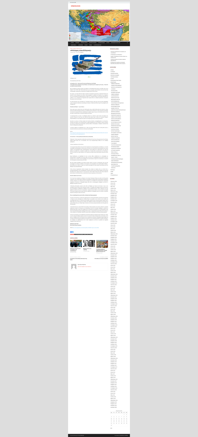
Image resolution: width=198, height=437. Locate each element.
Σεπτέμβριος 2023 (114, 242)
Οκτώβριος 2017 (114, 365)
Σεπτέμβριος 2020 (114, 303)
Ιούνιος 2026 (113, 184)
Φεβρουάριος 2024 (114, 233)
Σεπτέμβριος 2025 (114, 200)
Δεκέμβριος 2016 (114, 382)
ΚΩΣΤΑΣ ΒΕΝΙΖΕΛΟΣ (115, 101)
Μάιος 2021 (113, 289)
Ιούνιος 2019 (113, 330)
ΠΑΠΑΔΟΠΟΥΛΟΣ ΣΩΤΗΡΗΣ (116, 162)
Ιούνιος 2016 (113, 393)
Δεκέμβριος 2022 (114, 256)
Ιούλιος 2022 (113, 265)
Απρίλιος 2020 (113, 312)
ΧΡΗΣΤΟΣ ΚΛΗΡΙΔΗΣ (115, 141)
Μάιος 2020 (113, 310)
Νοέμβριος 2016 (114, 384)
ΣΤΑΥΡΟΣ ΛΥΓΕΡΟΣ (115, 129)
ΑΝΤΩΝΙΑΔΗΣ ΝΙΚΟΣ (115, 146)
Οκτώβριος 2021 (114, 281)
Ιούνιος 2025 (113, 205)
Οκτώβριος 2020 (114, 302)
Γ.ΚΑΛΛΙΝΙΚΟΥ (114, 143)
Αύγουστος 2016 (114, 389)
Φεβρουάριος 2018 (114, 358)
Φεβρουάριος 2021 (114, 295)
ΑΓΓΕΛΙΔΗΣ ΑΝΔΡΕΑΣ (115, 150)
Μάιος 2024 (113, 228)
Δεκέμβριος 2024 (114, 216)
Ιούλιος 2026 (113, 183)
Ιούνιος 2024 (113, 226)
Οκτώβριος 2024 (114, 219)
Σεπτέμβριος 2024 (114, 221)
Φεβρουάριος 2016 (114, 400)
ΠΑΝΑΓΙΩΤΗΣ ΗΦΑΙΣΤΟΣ (116, 115)
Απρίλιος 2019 (113, 333)
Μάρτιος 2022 (113, 272)
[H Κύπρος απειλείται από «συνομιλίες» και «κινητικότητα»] (76, 243)
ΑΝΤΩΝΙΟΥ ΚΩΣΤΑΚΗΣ (115, 92)
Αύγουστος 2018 (114, 347)
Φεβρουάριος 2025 (114, 212)
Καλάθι (112, 171)
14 (121, 418)
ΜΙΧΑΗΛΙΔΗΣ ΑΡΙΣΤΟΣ (115, 99)
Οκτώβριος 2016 (114, 386)
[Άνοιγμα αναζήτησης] (127, 43)
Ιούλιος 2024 (113, 225)
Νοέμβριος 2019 (114, 321)
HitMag (126, 435)
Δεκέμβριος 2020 (114, 298)
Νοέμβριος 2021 (114, 279)
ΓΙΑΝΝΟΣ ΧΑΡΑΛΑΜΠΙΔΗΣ (116, 85)
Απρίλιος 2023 (113, 249)
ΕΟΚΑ (88, 234)
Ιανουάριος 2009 (114, 407)
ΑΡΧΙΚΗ (72, 42)
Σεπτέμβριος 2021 (114, 282)
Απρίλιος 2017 (113, 375)
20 (118, 420)
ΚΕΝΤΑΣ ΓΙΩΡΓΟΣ (114, 136)
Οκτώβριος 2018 (114, 344)
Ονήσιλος (81, 52)
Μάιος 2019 (113, 331)
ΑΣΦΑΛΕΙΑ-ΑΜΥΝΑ (84, 42)
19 (116, 420)
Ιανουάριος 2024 (114, 235)
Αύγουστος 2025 (114, 202)
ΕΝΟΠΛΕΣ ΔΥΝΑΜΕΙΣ (92, 42)
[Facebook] (71, 231)
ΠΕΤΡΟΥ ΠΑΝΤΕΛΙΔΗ (115, 130)
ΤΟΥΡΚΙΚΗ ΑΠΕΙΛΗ (101, 42)
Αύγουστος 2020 (114, 305)
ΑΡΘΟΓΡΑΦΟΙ (113, 82)
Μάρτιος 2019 (113, 335)
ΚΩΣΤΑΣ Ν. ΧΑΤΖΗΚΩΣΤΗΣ (116, 87)
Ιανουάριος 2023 (114, 254)
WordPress (122, 435)
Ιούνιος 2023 (113, 247)
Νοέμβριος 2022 (114, 258)
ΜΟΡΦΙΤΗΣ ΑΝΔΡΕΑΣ (115, 111)
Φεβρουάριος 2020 (114, 316)
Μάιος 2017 (113, 373)
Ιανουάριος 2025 (114, 214)
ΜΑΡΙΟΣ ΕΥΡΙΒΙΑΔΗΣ (115, 104)
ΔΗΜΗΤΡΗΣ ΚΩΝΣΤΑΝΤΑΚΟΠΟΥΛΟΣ (118, 109)
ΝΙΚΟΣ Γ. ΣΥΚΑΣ (114, 157)
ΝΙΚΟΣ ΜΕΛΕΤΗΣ (114, 164)
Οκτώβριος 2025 (114, 198)
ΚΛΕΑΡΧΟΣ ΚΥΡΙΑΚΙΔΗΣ (116, 148)
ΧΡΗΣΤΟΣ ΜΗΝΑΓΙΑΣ (115, 139)
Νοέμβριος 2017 (114, 363)
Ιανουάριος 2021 (114, 296)
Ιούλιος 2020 (113, 307)
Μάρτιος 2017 (113, 377)
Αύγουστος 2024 (114, 223)
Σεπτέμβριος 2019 (114, 324)
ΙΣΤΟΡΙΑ (107, 42)
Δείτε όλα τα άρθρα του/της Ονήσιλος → (85, 266)
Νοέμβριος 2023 (114, 239)
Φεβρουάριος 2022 (114, 274)
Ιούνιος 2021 (113, 288)
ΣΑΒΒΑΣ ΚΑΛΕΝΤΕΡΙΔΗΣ (116, 116)
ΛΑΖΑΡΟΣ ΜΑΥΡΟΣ (115, 95)
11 (113, 418)
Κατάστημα (113, 169)
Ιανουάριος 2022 (114, 275)
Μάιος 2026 (113, 186)
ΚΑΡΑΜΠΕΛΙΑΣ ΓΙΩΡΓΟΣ (116, 155)
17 (111, 420)
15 (124, 418)
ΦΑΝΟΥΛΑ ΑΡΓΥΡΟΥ (79, 48)
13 (118, 418)
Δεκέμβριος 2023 (114, 237)
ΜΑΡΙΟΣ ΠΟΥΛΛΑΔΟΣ (115, 123)
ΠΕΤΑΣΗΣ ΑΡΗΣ (114, 90)
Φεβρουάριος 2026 (114, 191)
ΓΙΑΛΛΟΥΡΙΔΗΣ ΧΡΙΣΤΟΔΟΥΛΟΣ (117, 102)
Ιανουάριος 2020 (114, 317)
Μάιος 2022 (113, 268)
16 (126, 418)
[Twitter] (73, 231)
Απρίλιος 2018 (113, 354)
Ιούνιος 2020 (113, 309)
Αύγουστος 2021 (114, 284)
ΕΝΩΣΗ (85, 234)
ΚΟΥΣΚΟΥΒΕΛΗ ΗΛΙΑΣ (115, 106)
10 (111, 418)
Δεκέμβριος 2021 (114, 277)
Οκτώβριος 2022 (114, 260)
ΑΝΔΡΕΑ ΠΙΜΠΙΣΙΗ (114, 134)
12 (116, 418)
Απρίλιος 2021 (113, 291)
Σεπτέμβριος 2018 (114, 345)
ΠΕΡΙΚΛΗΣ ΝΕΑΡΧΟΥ (115, 120)
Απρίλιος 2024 (113, 230)
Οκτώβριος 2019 (114, 323)
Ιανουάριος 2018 (114, 359)
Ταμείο (112, 173)
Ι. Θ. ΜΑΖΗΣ (113, 88)
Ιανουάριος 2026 (114, 193)
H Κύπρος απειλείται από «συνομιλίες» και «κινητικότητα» (75, 249)
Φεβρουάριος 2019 (114, 337)
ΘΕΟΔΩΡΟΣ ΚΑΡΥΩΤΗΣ (115, 113)
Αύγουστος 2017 (114, 368)
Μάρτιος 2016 (113, 398)
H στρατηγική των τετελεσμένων (116, 54)
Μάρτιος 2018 (113, 356)
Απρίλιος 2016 (113, 396)
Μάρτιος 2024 (113, 232)
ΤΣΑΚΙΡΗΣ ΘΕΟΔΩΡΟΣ (115, 165)
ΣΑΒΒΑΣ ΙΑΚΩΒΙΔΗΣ (115, 94)
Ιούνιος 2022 (113, 267)
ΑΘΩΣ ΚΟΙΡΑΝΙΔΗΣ (115, 160)
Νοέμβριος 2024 (114, 218)
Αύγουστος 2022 (114, 263)
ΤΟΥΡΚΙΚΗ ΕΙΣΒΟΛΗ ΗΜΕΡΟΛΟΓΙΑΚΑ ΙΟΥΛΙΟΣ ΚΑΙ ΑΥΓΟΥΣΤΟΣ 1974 (101, 250)
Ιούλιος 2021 (113, 286)
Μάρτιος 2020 (113, 314)
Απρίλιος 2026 (113, 188)
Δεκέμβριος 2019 (114, 319)
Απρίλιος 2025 (113, 209)
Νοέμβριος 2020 (114, 300)
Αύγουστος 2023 (114, 244)
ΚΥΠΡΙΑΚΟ (77, 42)
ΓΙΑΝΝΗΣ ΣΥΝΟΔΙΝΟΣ (115, 137)
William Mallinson (114, 151)
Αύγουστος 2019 (114, 326)
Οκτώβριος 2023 (114, 240)
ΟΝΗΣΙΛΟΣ (75, 6)
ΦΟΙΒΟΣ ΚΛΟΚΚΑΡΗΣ (115, 83)
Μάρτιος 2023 (113, 251)
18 (113, 420)
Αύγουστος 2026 (114, 181)
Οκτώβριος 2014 (114, 405)
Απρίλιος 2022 (113, 270)
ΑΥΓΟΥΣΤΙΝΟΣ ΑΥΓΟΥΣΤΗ (116, 122)
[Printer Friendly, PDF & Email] (89, 77)
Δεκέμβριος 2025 (114, 195)
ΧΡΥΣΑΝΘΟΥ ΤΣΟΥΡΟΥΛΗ (116, 132)
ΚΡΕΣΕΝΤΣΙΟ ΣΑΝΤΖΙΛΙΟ (116, 125)
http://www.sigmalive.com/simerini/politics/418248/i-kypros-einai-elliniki (86, 227)
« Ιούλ (111, 428)
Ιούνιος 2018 (113, 351)
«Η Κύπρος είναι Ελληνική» (79, 234)
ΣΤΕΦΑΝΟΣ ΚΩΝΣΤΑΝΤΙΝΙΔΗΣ (117, 158)
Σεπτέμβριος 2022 (114, 261)
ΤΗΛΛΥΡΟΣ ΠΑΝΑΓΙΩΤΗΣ (116, 144)
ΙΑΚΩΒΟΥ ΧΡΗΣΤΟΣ (115, 108)
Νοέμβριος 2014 (114, 403)
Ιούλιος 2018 (113, 349)
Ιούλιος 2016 (113, 391)
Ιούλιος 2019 (113, 328)
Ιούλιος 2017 (113, 370)
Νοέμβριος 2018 (114, 342)
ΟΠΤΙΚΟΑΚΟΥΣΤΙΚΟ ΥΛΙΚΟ (115, 42)
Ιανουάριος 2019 (114, 338)
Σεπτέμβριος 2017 (114, 366)
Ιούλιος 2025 (113, 204)
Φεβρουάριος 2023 (114, 253)
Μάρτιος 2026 (113, 190)
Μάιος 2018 (113, 352)
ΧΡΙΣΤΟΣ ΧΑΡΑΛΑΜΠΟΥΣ (116, 118)
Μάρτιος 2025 (113, 211)
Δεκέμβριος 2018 (114, 340)
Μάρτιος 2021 (113, 293)
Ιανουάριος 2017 (114, 380)
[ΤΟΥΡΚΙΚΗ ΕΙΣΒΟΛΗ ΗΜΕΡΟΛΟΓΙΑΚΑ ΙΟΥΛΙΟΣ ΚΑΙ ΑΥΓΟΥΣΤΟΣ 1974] (102, 244)
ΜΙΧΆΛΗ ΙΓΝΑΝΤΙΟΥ (115, 127)
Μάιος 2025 (113, 207)
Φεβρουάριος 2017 (114, 379)
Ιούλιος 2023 (113, 246)
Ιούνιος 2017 (113, 372)
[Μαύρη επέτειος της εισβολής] (89, 243)
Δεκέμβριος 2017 (114, 361)
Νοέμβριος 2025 (114, 197)
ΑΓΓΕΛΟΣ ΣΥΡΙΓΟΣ (114, 153)
